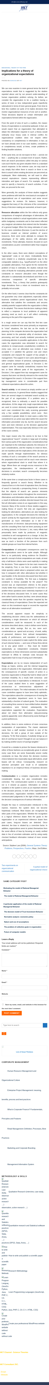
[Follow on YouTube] (38, 2)
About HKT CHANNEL (9, 1356)
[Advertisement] (24, 38)
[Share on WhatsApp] (14, 856)
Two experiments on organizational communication (10, 868)
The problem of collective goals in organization (22, 927)
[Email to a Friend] (26, 856)
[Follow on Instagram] (31, 2)
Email (4, 982)
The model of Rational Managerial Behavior (21, 896)
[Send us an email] (36, 2)
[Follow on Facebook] (29, 2)
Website (5, 994)
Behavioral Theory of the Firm (14, 67)
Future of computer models (15, 932)
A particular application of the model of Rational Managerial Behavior (22, 905)
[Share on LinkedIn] (35, 856)
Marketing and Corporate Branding (21, 1148)
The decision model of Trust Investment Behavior (23, 912)
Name (4, 971)
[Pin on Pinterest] (31, 856)
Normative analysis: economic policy (18, 917)
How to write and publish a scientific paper (26, 1256)
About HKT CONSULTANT (11, 1359)
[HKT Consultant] (24, 8)
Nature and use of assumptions (16, 922)
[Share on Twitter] (22, 856)
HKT (20, 80)
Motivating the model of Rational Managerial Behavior (21, 889)
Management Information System (20, 1164)
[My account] (43, 8)
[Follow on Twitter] (33, 2)
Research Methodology (18, 1271)
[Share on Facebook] (18, 856)
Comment (6, 950)
